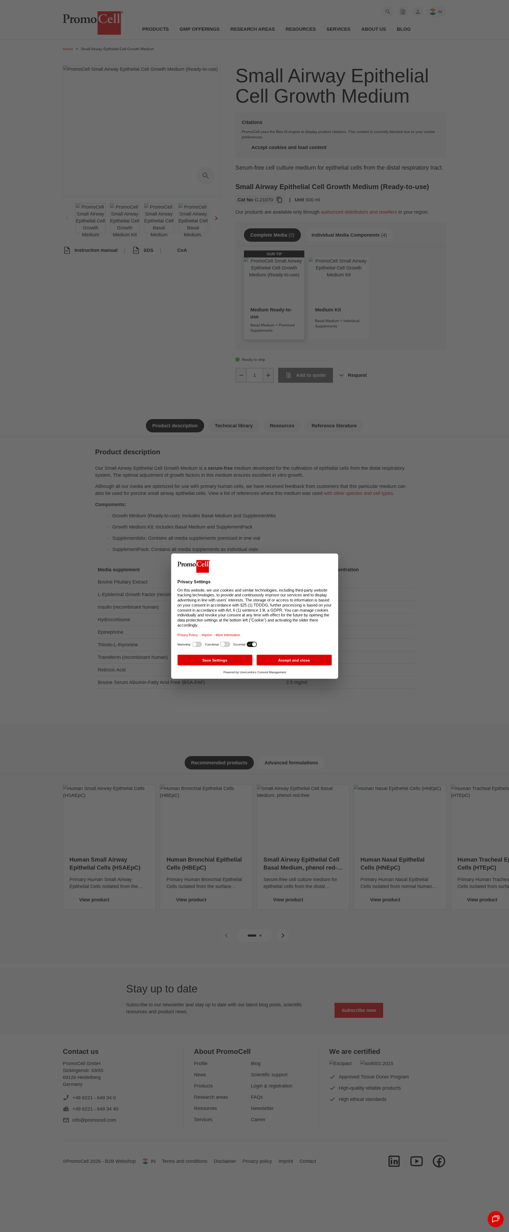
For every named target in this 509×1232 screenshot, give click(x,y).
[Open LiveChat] (496, 1219)
